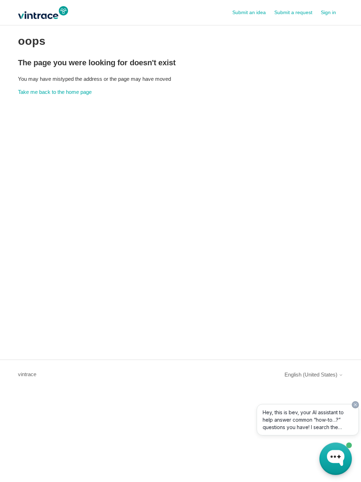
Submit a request (293, 12)
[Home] (43, 12)
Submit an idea (249, 12)
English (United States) (311, 375)
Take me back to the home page (55, 92)
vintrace (27, 374)
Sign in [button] (328, 12)
